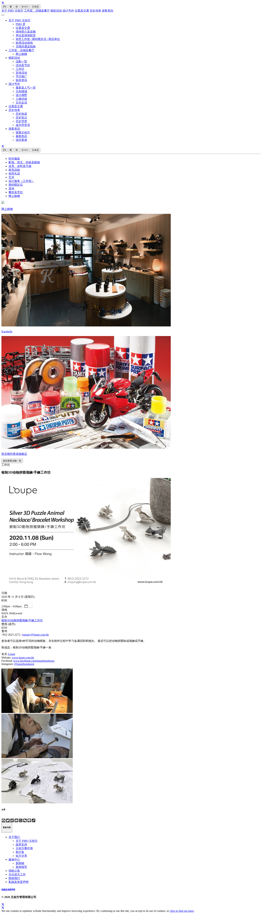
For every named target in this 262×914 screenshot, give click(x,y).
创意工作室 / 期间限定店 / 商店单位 (38, 39)
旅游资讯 (21, 80)
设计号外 (68, 10)
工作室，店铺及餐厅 (37, 10)
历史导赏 (21, 121)
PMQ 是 (20, 24)
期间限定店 (16, 184)
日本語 (35, 6)
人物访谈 (21, 98)
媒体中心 (14, 859)
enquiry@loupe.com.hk (35, 634)
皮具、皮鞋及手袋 (20, 166)
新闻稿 (20, 863)
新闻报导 (21, 866)
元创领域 (21, 91)
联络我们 (14, 878)
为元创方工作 (17, 874)
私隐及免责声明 (19, 881)
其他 (11, 188)
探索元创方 (23, 132)
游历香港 (21, 139)
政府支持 (21, 844)
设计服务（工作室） (21, 181)
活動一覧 (21, 61)
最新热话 (21, 136)
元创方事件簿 (24, 848)
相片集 (20, 852)
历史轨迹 (21, 113)
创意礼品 (14, 173)
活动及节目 (23, 65)
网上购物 (21, 54)
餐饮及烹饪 (16, 192)
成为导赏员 (23, 124)
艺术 (11, 177)
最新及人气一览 (26, 87)
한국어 (24, 6)
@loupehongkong (24, 663)
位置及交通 (82, 10)
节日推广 (21, 76)
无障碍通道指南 (26, 46)
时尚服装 (14, 158)
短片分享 (21, 855)
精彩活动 (56, 10)
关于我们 (14, 837)
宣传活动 (21, 72)
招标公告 (14, 870)
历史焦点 (21, 117)
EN (4, 6)
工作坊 (20, 68)
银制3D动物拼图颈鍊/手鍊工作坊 (22, 620)
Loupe (11, 654)
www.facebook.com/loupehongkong (33, 660)
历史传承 (95, 10)
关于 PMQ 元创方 (12, 10)
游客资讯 (107, 10)
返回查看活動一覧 (12, 460)
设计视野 (21, 95)
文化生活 (21, 102)
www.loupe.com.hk (23, 657)
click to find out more (182, 910)
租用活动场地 (24, 42)
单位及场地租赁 (26, 35)
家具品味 (14, 169)
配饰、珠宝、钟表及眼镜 (24, 162)
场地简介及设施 (26, 31)
